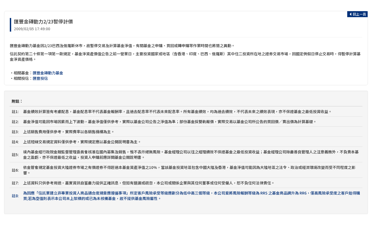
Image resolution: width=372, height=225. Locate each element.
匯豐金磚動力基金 (48, 72)
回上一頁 (359, 14)
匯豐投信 (40, 78)
